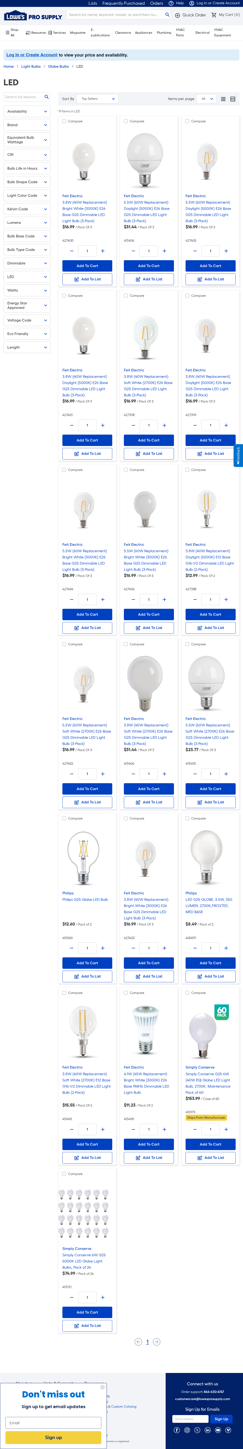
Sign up (53, 1437)
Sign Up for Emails (202, 1409)
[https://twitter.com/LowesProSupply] (197, 1430)
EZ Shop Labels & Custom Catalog (110, 1407)
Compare (75, 121)
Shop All (15, 32)
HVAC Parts (180, 32)
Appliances (143, 33)
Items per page (181, 98)
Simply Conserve (200, 1067)
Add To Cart (87, 266)
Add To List (90, 279)
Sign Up (221, 1419)
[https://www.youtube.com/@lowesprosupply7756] (218, 1430)
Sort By (68, 98)
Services (59, 33)
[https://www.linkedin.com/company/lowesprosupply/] (207, 1430)
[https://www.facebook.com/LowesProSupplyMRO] (176, 1430)
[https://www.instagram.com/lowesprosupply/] (187, 1430)
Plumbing (164, 33)
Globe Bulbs (58, 66)
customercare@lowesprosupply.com (202, 1399)
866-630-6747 (214, 1392)
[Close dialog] (102, 1387)
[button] (190, 15)
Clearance (123, 33)
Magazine (77, 33)
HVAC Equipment (222, 32)
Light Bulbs (31, 66)
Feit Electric (72, 196)
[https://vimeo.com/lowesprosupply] (228, 1430)
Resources (38, 33)
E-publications (100, 32)
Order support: (202, 1392)
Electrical (203, 33)
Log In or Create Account (31, 55)
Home (9, 66)
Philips (68, 893)
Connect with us (202, 1384)
